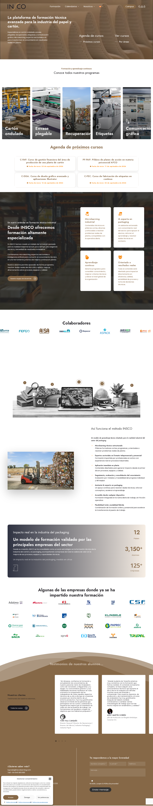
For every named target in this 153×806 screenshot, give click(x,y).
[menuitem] (101, 6)
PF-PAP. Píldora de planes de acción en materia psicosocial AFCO (108, 161)
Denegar (27, 797)
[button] (50, 779)
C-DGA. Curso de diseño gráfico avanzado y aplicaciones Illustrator (45, 177)
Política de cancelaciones (40, 802)
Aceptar (10, 797)
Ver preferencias (43, 797)
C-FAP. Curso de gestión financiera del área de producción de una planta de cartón (45, 161)
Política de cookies (11, 802)
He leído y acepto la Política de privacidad (104, 784)
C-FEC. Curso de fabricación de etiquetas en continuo (108, 177)
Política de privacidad (24, 802)
